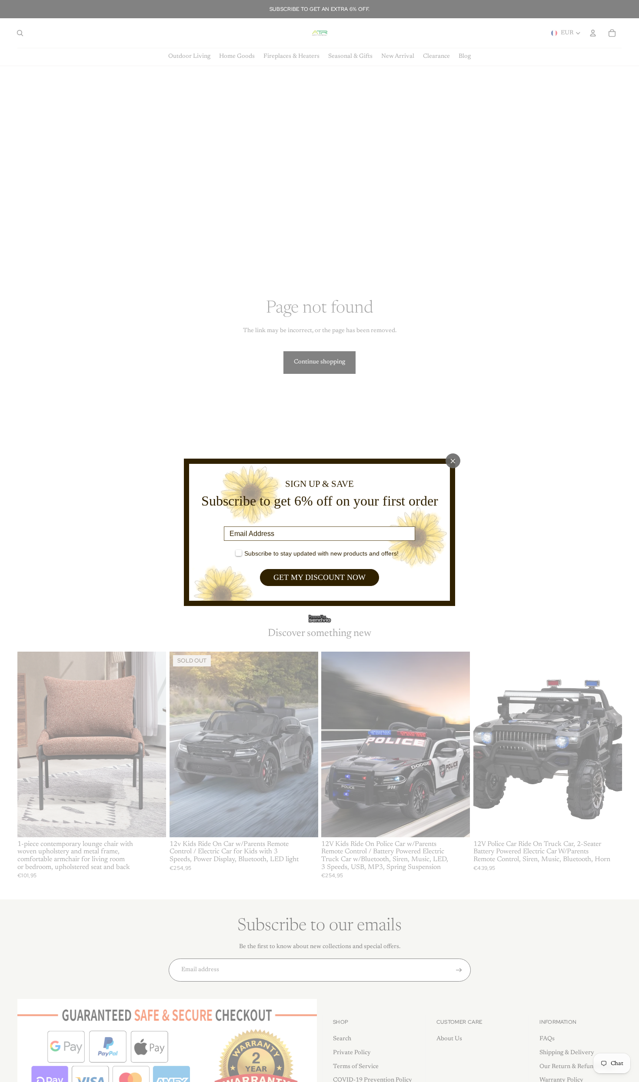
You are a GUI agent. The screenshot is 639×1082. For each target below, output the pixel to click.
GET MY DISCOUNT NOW (319, 577)
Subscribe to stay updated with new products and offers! (321, 553)
